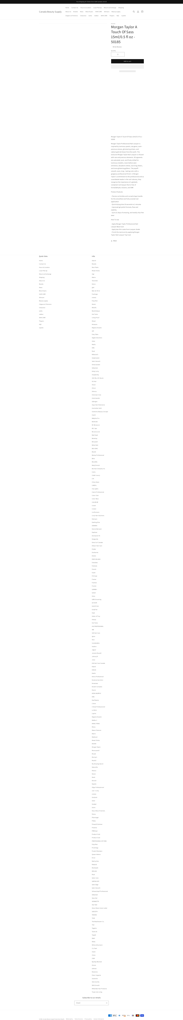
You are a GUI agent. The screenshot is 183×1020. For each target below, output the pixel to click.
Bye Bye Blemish (97, 962)
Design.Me (95, 539)
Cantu (94, 472)
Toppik (94, 935)
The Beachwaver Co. (98, 921)
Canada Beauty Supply (48, 1019)
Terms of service (79, 1019)
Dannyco (94, 519)
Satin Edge (95, 884)
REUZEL (94, 307)
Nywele (94, 784)
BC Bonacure (96, 425)
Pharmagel (95, 817)
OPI (93, 331)
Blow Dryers (43, 291)
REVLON (94, 871)
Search (94, 260)
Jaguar (94, 650)
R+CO (93, 858)
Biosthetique (96, 311)
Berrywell (95, 442)
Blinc (93, 458)
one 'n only (95, 791)
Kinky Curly (95, 371)
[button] (127, 66)
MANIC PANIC (96, 723)
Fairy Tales (95, 334)
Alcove (94, 965)
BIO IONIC (95, 448)
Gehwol (94, 968)
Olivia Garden (96, 364)
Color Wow (95, 499)
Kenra (94, 284)
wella (40, 311)
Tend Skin (95, 281)
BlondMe (94, 462)
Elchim (94, 556)
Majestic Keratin (97, 328)
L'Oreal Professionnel (98, 707)
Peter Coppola (96, 975)
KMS (93, 348)
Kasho (94, 673)
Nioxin (94, 304)
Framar (94, 579)
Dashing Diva (96, 522)
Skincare (41, 297)
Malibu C (94, 720)
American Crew (96, 395)
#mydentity (95, 375)
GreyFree (94, 609)
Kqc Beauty (95, 700)
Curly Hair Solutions (98, 515)
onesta (94, 297)
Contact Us (42, 264)
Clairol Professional (98, 492)
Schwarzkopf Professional (100, 891)
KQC (40, 324)
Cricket (94, 509)
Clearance (42, 307)
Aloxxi (94, 385)
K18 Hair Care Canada (98, 663)
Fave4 (93, 572)
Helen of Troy (96, 616)
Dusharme (95, 552)
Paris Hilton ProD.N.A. (98, 811)
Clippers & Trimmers (45, 304)
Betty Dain (95, 445)
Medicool (95, 737)
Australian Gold (97, 408)
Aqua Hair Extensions (98, 405)
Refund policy (69, 1019)
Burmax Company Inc (98, 468)
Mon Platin (95, 267)
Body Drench (96, 465)
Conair (94, 505)
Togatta (94, 928)
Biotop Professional (98, 455)
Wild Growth (96, 985)
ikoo (93, 640)
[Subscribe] (106, 1003)
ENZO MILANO (96, 559)
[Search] (134, 12)
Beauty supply (43, 301)
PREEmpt (95, 831)
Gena (93, 596)
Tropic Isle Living (97, 992)
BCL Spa (94, 428)
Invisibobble (96, 643)
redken (41, 314)
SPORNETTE (95, 901)
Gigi (93, 274)
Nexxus (94, 770)
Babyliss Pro (95, 418)
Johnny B (95, 656)
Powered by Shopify (59, 1019)
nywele (41, 328)
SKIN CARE (42, 317)
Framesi (94, 583)
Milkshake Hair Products (99, 988)
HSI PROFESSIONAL (98, 626)
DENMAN (94, 525)
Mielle (94, 344)
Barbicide (95, 421)
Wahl (93, 938)
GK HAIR (94, 603)
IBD (93, 630)
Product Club (96, 834)
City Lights (95, 489)
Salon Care (95, 878)
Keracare (94, 324)
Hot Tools (95, 314)
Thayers (41, 321)
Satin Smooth (96, 361)
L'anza (94, 703)
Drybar (94, 549)
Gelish (94, 593)
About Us (42, 281)
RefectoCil (95, 354)
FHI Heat (94, 576)
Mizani (94, 321)
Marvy (93, 727)
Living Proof (95, 317)
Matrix (94, 277)
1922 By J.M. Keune (98, 378)
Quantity (113, 50)
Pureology (95, 848)
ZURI (93, 958)
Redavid (94, 864)
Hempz (94, 619)
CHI (93, 478)
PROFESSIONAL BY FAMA (99, 841)
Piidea (94, 821)
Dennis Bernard (96, 529)
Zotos (94, 955)
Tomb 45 (94, 931)
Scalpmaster (96, 358)
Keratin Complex (97, 687)
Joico (93, 660)
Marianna (95, 972)
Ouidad (94, 804)
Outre (93, 807)
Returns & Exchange (45, 274)
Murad (94, 754)
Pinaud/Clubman (97, 824)
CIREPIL (94, 485)
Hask (93, 613)
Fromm (94, 586)
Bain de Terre (96, 291)
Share (115, 241)
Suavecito (95, 978)
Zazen (94, 952)
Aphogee (94, 401)
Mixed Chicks (96, 271)
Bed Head (95, 435)
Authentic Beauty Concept (100, 411)
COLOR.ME (95, 502)
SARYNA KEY (95, 881)
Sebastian (95, 368)
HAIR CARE (42, 294)
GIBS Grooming (96, 599)
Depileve (94, 532)
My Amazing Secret (97, 764)
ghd (93, 287)
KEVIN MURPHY (96, 693)
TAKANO (94, 915)
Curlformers (95, 512)
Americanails (96, 398)
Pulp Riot (95, 301)
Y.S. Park (94, 948)
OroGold (94, 797)
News (40, 287)
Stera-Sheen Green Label (99, 908)
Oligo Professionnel (98, 787)
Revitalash (95, 868)
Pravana (94, 827)
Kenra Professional (98, 676)
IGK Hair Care (96, 633)
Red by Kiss (95, 861)
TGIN (93, 918)
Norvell (94, 780)
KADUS (94, 670)
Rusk (93, 351)
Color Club (95, 495)
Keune (94, 690)
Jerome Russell (96, 653)
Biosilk (94, 452)
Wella (93, 941)
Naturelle (95, 767)
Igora (93, 636)
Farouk (94, 569)
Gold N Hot (95, 606)
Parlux (94, 814)
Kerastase (95, 683)
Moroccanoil (96, 750)
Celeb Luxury (96, 475)
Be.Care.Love (96, 432)
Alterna (94, 391)
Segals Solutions (97, 338)
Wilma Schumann (97, 945)
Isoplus (94, 646)
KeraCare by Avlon (97, 680)
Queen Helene (96, 854)
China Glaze (95, 482)
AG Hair (94, 381)
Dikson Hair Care (97, 546)
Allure (94, 388)
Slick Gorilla (95, 982)
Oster (93, 341)
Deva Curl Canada (97, 542)
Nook (93, 777)
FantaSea (95, 562)
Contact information (99, 1019)
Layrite (94, 713)
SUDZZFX (95, 911)
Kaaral (94, 666)
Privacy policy (88, 1019)
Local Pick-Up (43, 271)
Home (41, 260)
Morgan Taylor (96, 747)
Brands (41, 284)
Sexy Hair (94, 898)
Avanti (94, 415)
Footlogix (95, 294)
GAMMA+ (94, 589)
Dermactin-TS (96, 536)
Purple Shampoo (97, 851)
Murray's (94, 757)
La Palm (94, 710)
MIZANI (94, 744)
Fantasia (94, 566)
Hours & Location (44, 267)
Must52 (94, 760)
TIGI (93, 925)
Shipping (42, 277)
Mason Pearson (96, 730)
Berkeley (94, 438)
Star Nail (94, 905)
